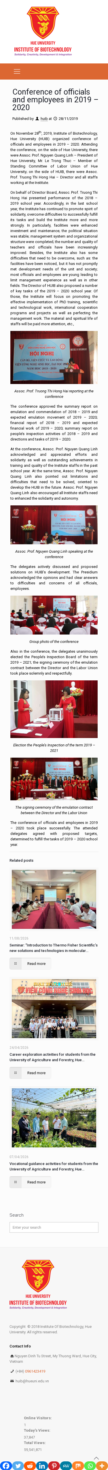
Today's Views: (37, 1430)
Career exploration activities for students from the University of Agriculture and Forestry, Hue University (53, 1057)
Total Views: (35, 1443)
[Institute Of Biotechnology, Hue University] (43, 32)
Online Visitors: (38, 1418)
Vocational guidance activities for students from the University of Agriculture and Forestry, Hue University (54, 1167)
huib (44, 118)
